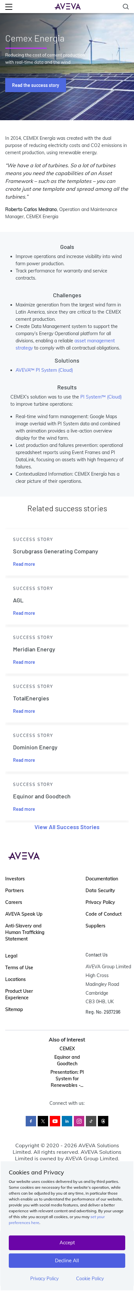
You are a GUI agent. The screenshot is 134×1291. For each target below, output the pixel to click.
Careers (13, 902)
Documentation (102, 879)
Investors (15, 879)
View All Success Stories (67, 826)
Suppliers (95, 926)
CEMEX (67, 1049)
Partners (14, 890)
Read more (24, 564)
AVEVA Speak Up (24, 914)
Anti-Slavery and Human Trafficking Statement (25, 932)
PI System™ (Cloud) (101, 397)
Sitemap (14, 1009)
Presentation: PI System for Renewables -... (67, 1078)
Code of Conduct (104, 914)
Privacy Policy (44, 1279)
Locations (15, 979)
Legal (11, 956)
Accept (67, 1242)
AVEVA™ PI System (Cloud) (44, 370)
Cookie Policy (90, 1279)
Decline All (67, 1260)
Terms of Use (19, 968)
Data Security (100, 890)
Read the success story (35, 85)
